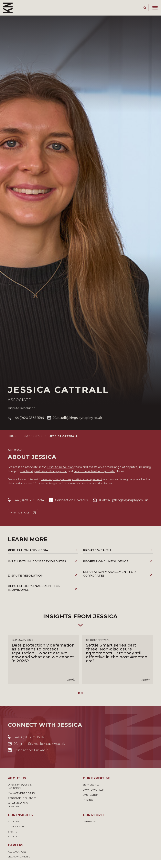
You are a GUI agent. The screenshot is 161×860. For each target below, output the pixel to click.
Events (12, 831)
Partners (89, 821)
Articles (13, 821)
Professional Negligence (105, 561)
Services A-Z (91, 784)
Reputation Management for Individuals (34, 587)
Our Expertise (96, 778)
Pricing (88, 799)
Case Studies (16, 826)
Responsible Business (22, 798)
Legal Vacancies (19, 856)
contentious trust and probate (94, 471)
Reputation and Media (28, 550)
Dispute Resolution (21, 408)
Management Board (21, 793)
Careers (15, 845)
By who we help (93, 789)
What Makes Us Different (17, 805)
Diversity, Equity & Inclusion (19, 786)
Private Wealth (97, 550)
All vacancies (17, 851)
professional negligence (50, 471)
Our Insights (20, 815)
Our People (33, 436)
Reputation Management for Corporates (109, 573)
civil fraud (26, 471)
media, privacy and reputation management (71, 479)
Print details (19, 512)
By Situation (91, 794)
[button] (79, 693)
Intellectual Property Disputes (37, 561)
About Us (17, 778)
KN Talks (13, 836)
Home (12, 436)
